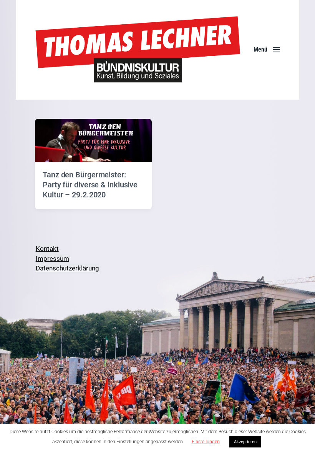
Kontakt (47, 248)
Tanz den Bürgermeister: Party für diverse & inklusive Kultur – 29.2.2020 (90, 184)
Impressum (52, 258)
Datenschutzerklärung (67, 268)
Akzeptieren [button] (245, 441)
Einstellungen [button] (206, 441)
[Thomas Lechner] (138, 49)
